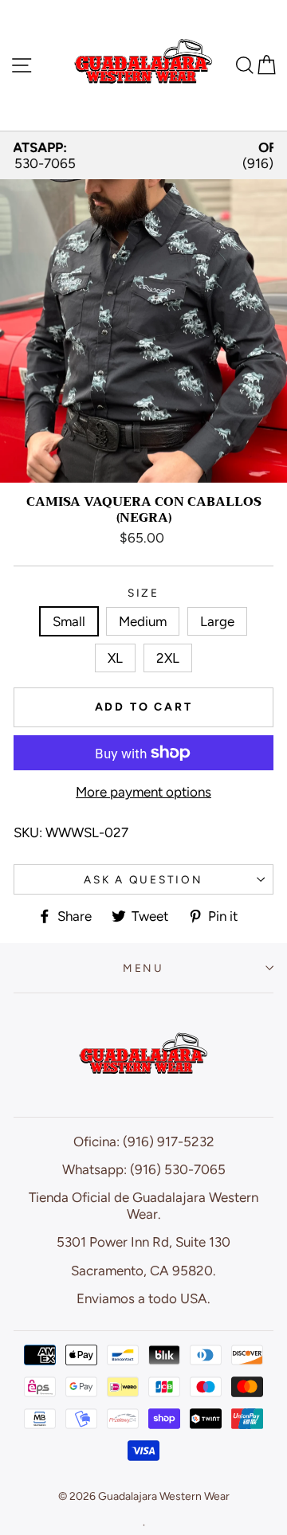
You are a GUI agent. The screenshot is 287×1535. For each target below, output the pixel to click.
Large (217, 621)
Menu (143, 967)
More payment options (143, 792)
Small (69, 621)
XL (115, 658)
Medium (143, 621)
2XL (167, 658)
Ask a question (143, 879)
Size (143, 592)
